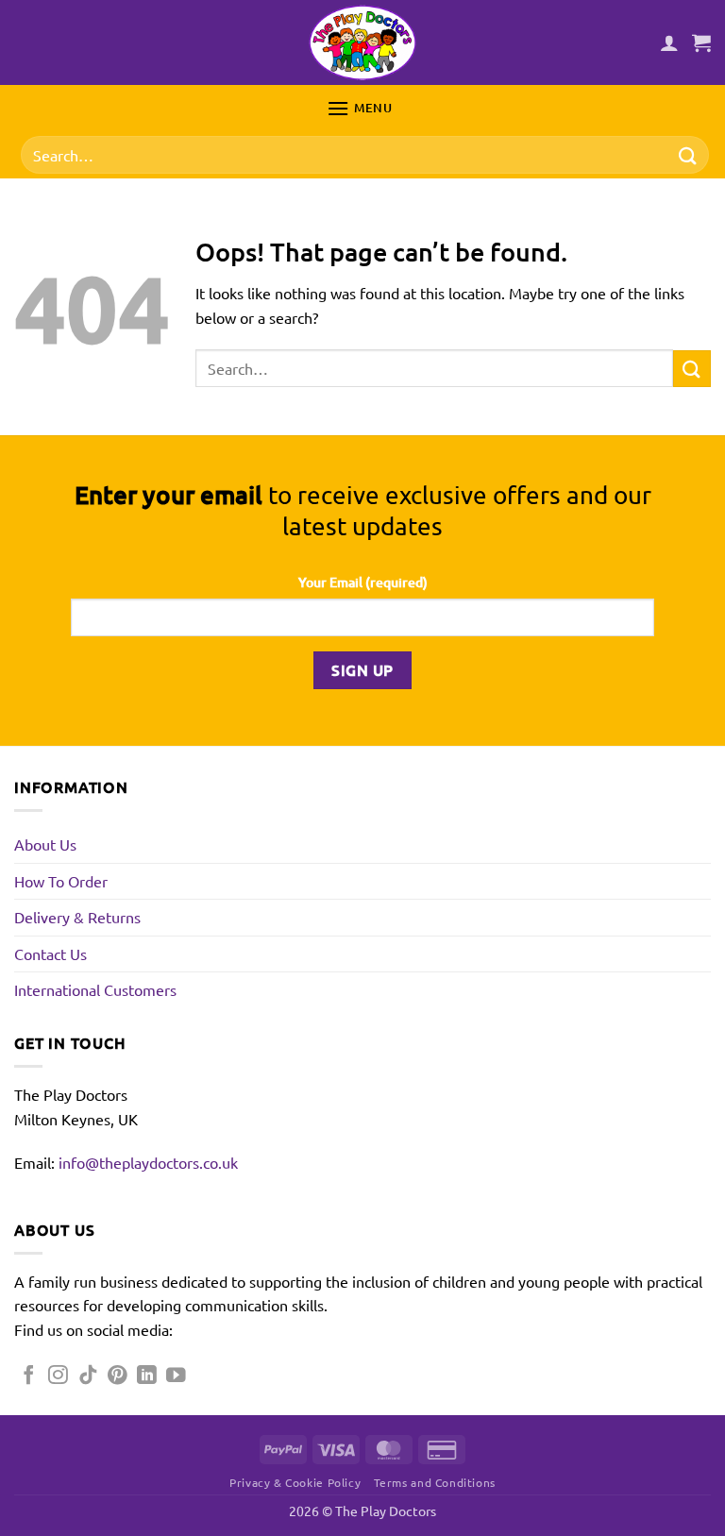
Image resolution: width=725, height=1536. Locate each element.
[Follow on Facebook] (29, 1376)
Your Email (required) (363, 582)
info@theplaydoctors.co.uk (148, 1162)
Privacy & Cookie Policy (295, 1482)
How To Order (61, 880)
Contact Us (50, 953)
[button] (701, 42)
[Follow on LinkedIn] (147, 1376)
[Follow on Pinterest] (117, 1376)
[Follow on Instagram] (58, 1376)
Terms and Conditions (435, 1482)
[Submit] (688, 155)
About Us (45, 844)
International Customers (95, 989)
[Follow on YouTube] (176, 1376)
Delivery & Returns (77, 916)
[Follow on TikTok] (88, 1376)
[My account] (669, 42)
